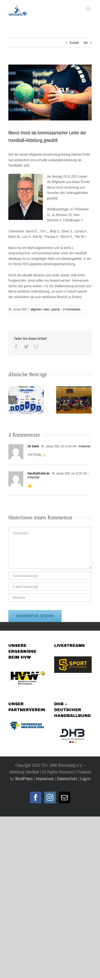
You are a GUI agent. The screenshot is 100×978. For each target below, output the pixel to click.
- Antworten (83, 446)
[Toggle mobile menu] (89, 8)
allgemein (36, 309)
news (46, 309)
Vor (86, 42)
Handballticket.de (38, 473)
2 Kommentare (71, 309)
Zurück (74, 42)
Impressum (45, 778)
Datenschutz (67, 778)
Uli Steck (33, 446)
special (55, 309)
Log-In (84, 778)
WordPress (24, 778)
